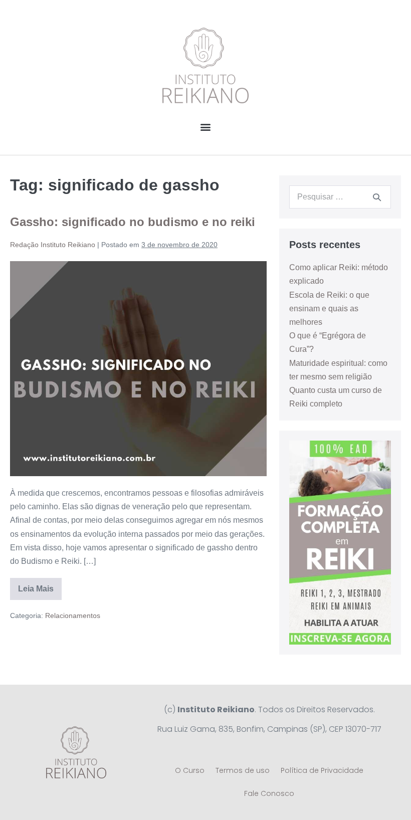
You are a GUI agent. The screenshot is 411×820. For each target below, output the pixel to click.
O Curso (189, 770)
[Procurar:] (340, 196)
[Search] (377, 197)
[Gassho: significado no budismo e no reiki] (138, 368)
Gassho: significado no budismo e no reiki (132, 222)
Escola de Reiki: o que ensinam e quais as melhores (329, 308)
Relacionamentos (72, 615)
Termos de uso (243, 770)
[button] (205, 126)
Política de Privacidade (322, 770)
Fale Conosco (269, 793)
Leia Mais (40, 585)
